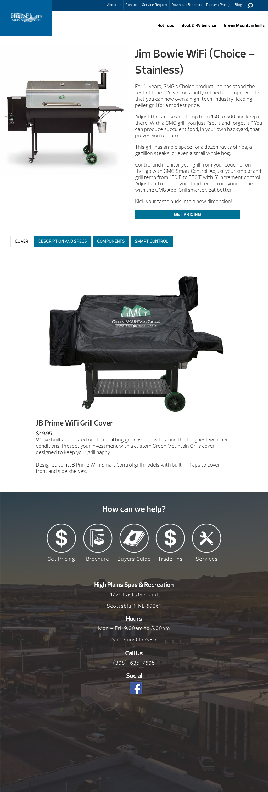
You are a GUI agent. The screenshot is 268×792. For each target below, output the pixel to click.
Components (111, 241)
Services (207, 559)
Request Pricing (218, 4)
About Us (114, 4)
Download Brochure (186, 4)
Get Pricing (187, 214)
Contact (131, 4)
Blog (238, 4)
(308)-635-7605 (134, 663)
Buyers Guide (134, 559)
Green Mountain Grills (244, 25)
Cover (22, 241)
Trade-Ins (170, 559)
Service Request (155, 4)
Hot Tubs (165, 25)
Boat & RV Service (199, 25)
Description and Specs (62, 241)
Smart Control (152, 241)
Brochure (97, 559)
